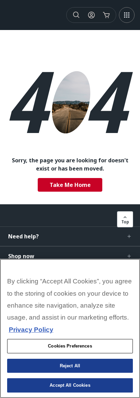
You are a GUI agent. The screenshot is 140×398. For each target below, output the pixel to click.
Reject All (70, 365)
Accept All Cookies (70, 385)
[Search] (76, 15)
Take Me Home (70, 185)
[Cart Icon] (106, 15)
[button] (70, 236)
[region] (70, 328)
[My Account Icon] (91, 15)
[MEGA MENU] (127, 15)
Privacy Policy (31, 329)
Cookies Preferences (70, 346)
